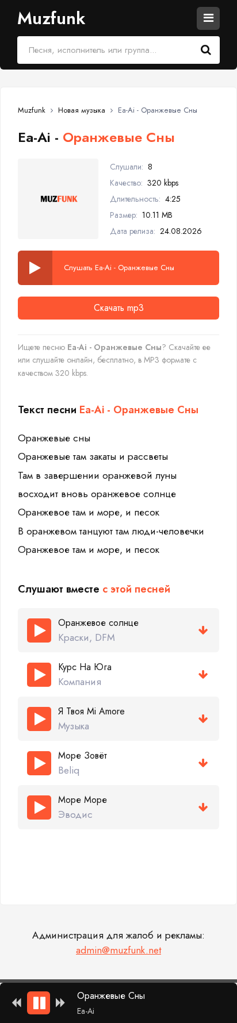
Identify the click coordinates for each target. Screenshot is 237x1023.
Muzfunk (51, 18)
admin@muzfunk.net (118, 950)
